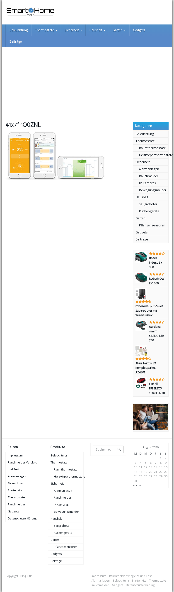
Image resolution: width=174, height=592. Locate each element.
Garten (118, 30)
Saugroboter (148, 204)
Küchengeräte (149, 211)
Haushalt (96, 30)
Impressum (15, 455)
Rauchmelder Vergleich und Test (23, 466)
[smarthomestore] (30, 12)
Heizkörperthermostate (154, 155)
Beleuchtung (18, 30)
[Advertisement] (87, 81)
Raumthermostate (152, 148)
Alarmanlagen (149, 169)
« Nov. (137, 485)
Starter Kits (15, 490)
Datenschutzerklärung (22, 518)
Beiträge (15, 41)
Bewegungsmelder (152, 190)
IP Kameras (147, 183)
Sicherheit (72, 30)
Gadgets (139, 30)
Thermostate (45, 30)
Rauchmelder (148, 176)
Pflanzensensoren (152, 225)
